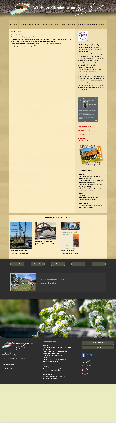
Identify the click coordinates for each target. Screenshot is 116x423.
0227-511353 (6, 360)
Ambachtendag (48, 283)
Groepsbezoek (47, 24)
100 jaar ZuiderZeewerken (86, 135)
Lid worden (97, 347)
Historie (21, 24)
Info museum (29, 24)
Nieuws (58, 264)
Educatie (56, 24)
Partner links (100, 24)
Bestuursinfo (91, 24)
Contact (74, 24)
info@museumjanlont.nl (9, 364)
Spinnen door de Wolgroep (43, 241)
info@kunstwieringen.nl (86, 207)
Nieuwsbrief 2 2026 (84, 130)
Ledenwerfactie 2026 (84, 126)
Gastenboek (82, 24)
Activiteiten (38, 24)
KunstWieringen (66, 24)
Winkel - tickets (17, 264)
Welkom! (15, 24)
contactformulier (7, 368)
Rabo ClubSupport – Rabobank (51, 43)
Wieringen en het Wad (67, 250)
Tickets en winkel (97, 343)
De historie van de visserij (18, 250)
